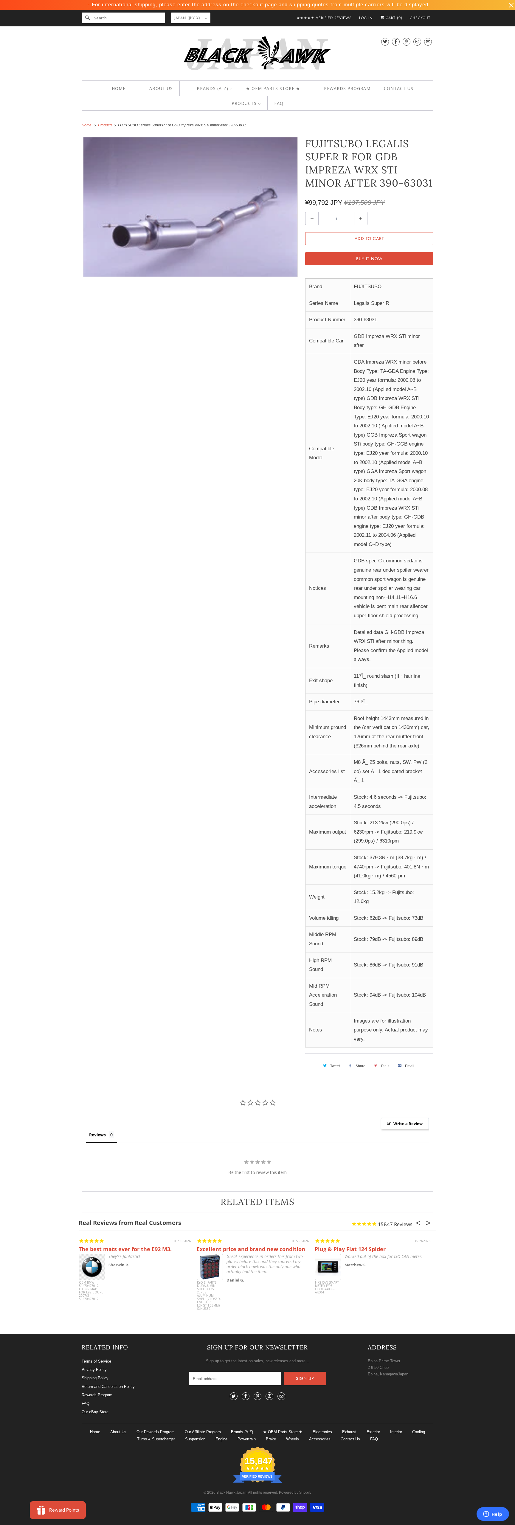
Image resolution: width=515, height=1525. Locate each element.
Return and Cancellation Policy (108, 1386)
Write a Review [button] (408, 1123)
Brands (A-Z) (242, 1432)
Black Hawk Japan (231, 1492)
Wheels (292, 1439)
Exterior (373, 1432)
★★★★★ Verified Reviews (324, 18)
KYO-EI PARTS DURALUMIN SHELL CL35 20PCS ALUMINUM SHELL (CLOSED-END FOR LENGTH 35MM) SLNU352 (209, 1292)
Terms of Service (96, 1361)
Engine (221, 1439)
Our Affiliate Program (203, 1432)
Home (95, 1432)
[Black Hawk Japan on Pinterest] (406, 41)
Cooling (418, 1432)
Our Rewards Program (155, 1432)
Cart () (393, 18)
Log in (366, 18)
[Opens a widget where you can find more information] (492, 1514)
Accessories (320, 1439)
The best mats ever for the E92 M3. (125, 1249)
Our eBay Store (95, 1412)
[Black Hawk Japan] (257, 54)
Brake (271, 1439)
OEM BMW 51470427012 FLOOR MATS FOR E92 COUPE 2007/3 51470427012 (91, 1291)
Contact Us (350, 1439)
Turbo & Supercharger (156, 1439)
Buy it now (369, 259)
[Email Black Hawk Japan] (428, 41)
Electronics (322, 1432)
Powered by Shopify (295, 1492)
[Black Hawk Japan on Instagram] (417, 41)
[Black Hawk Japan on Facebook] (396, 41)
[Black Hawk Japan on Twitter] (385, 41)
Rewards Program (97, 1395)
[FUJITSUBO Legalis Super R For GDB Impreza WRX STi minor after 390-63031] (190, 207)
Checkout (420, 18)
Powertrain (247, 1439)
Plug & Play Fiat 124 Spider (350, 1249)
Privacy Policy (94, 1369)
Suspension (195, 1439)
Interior (396, 1432)
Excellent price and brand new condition (251, 1249)
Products (105, 125)
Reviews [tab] (97, 1135)
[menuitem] (113, 88)
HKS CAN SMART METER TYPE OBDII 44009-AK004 (327, 1287)
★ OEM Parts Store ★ (283, 1432)
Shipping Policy (95, 1378)
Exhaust (349, 1432)
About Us (118, 1432)
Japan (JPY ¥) (188, 18)
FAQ (85, 1403)
